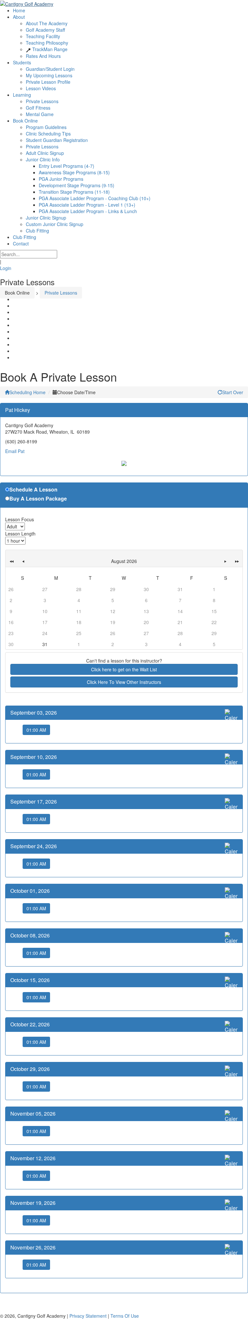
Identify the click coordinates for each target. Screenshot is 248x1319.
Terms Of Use (124, 1316)
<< (11, 561)
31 (44, 644)
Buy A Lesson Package (38, 498)
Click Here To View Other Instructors (124, 682)
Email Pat (15, 451)
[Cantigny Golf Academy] (26, 3)
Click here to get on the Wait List (124, 669)
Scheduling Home (27, 392)
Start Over (232, 392)
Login (5, 268)
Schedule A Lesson (33, 489)
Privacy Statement (88, 1316)
